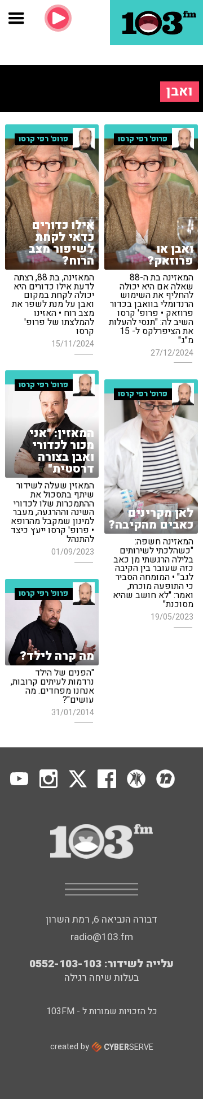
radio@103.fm (101, 937)
